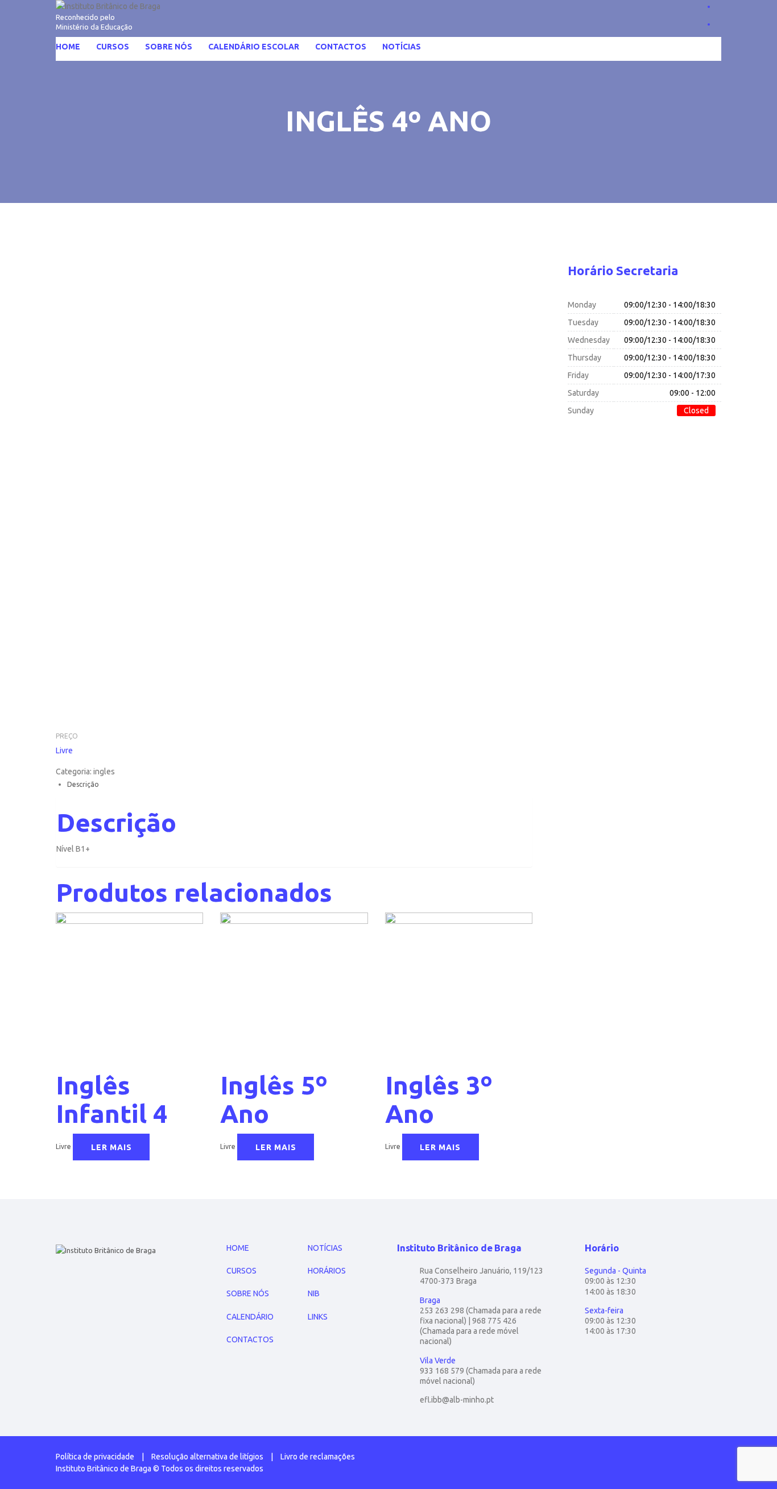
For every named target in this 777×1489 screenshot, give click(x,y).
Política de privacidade (95, 1456)
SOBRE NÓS (247, 1293)
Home (68, 46)
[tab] (299, 784)
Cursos (112, 46)
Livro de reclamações (317, 1456)
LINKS (318, 1316)
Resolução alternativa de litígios (207, 1456)
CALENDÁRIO (250, 1316)
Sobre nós (168, 46)
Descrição (83, 784)
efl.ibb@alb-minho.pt (457, 1399)
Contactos (340, 46)
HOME (237, 1247)
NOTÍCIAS (325, 1247)
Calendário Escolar (253, 46)
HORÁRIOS (327, 1270)
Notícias (401, 46)
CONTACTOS (250, 1339)
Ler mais (111, 1147)
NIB (314, 1293)
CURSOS (241, 1270)
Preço (67, 736)
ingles (104, 771)
